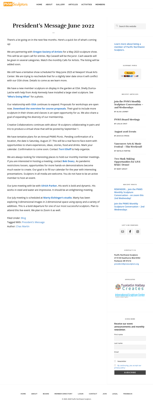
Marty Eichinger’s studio (57, 197)
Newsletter (121, 361)
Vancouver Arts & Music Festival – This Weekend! (128, 145)
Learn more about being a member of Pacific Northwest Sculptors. (129, 46)
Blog (23, 218)
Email (116, 352)
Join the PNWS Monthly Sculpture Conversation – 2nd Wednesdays (128, 104)
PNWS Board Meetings (127, 119)
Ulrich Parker (49, 185)
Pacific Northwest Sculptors (15, 5)
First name (118, 334)
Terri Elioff (65, 149)
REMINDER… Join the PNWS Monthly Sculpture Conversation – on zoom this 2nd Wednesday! (129, 194)
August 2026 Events (125, 131)
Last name (118, 343)
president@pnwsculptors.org (126, 264)
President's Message (33, 222)
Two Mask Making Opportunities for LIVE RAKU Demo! (127, 161)
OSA (33, 104)
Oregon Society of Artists (47, 51)
